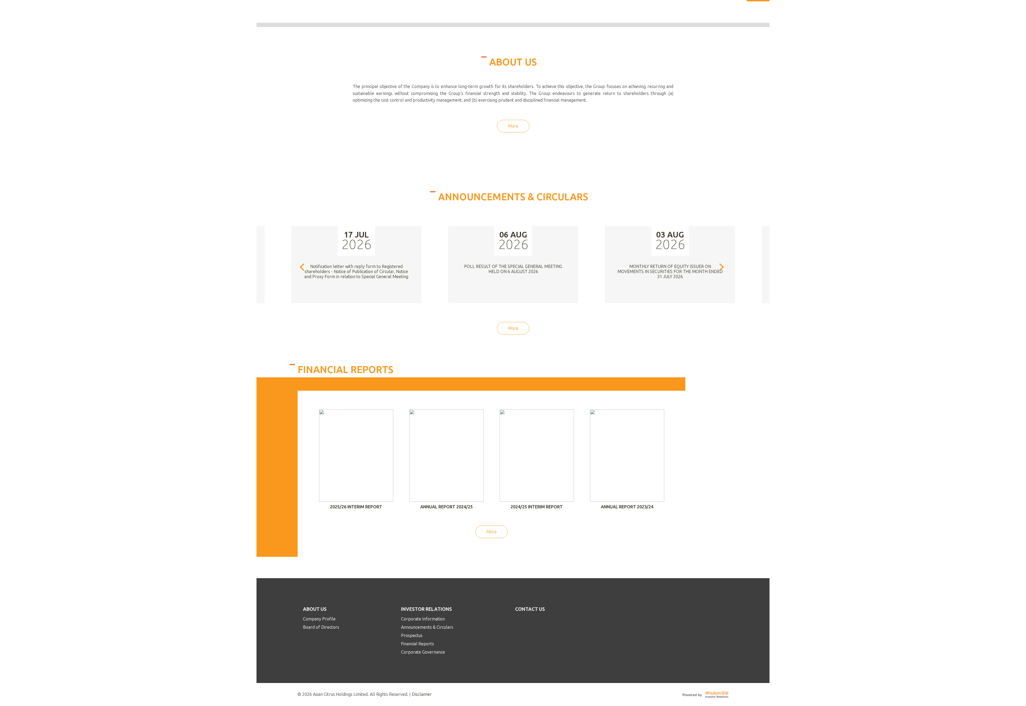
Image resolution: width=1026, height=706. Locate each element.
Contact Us (530, 609)
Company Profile (319, 618)
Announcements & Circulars (427, 627)
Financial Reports (417, 643)
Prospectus (411, 635)
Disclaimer (422, 694)
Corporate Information (423, 618)
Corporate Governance (423, 652)
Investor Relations (426, 609)
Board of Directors (321, 627)
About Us (315, 609)
